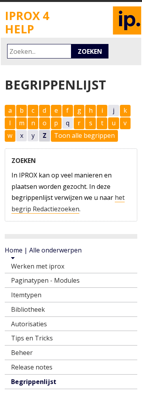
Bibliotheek (28, 309)
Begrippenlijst (33, 381)
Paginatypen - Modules (45, 280)
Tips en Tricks (32, 338)
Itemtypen (26, 295)
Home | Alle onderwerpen (43, 250)
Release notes (31, 367)
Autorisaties (29, 324)
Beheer (22, 352)
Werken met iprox (37, 266)
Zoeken (90, 51)
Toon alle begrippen (84, 135)
